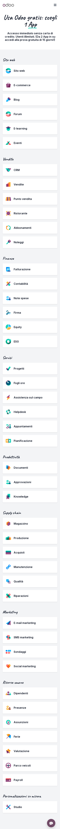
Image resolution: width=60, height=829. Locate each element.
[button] (55, 5)
